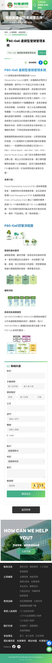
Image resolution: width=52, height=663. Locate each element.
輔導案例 (34, 567)
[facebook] (49, 643)
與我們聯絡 (25, 630)
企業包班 (38, 601)
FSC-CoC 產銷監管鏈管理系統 (22, 53)
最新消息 (24, 567)
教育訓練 (8, 601)
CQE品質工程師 (27, 620)
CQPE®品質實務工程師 (30, 616)
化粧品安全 (25, 591)
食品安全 (24, 586)
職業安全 (34, 586)
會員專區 (8, 636)
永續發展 (24, 577)
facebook (14, 646)
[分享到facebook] (41, 63)
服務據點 (34, 626)
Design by (23, 660)
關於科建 (8, 626)
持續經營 (36, 591)
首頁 (6, 32)
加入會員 (30, 636)
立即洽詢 (26, 551)
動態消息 (8, 567)
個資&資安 (24, 581)
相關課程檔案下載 (28, 606)
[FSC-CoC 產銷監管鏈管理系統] (18, 5)
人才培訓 (44, 567)
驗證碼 (10, 481)
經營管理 (24, 596)
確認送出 (26, 494)
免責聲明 (21, 641)
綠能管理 (22, 32)
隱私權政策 (9, 641)
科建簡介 (24, 626)
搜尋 (34, 5)
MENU (2, 5)
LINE (19, 646)
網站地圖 (32, 641)
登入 (22, 636)
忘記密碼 (39, 636)
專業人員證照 (10, 611)
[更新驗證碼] (38, 486)
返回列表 (26, 509)
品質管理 (35, 581)
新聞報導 (24, 571)
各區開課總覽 (26, 601)
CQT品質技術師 (27, 611)
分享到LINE (45, 63)
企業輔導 (13, 32)
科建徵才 (43, 641)
